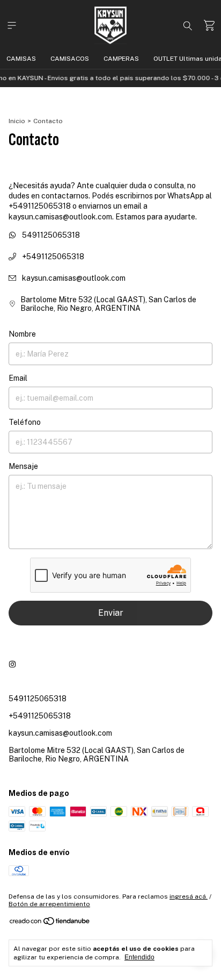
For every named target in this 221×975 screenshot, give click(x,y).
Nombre (22, 334)
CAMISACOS (69, 58)
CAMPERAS (121, 58)
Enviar (110, 613)
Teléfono (25, 422)
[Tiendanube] (50, 923)
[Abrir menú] (11, 25)
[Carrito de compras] (209, 25)
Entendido (139, 957)
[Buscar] (187, 25)
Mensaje (23, 466)
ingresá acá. (189, 896)
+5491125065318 (52, 256)
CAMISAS (21, 58)
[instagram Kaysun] (12, 664)
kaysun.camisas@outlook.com (74, 278)
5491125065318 (50, 235)
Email (18, 378)
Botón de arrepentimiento (49, 904)
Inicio (17, 121)
